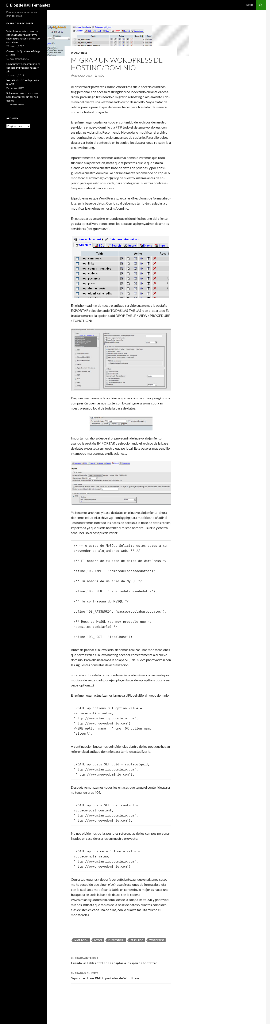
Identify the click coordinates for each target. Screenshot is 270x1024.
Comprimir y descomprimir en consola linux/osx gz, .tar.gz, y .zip (23, 67)
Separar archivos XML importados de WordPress (105, 975)
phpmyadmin (116, 940)
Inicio (249, 5)
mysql (98, 940)
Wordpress (79, 52)
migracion (81, 940)
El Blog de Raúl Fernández (28, 5)
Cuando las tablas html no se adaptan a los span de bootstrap (114, 960)
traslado (136, 940)
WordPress (156, 940)
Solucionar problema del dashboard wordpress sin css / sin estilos (23, 96)
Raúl (101, 75)
